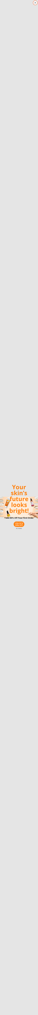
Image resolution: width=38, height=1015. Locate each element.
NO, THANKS (19, 528)
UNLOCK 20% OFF (19, 524)
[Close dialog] (35, 3)
